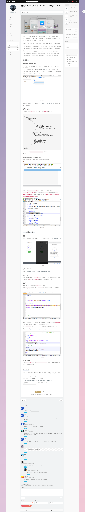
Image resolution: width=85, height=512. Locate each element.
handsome (61, 510)
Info (13, 43)
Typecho (53, 510)
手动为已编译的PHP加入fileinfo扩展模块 (76, 15)
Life (13, 49)
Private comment (57, 497)
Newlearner (33, 103)
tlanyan (25, 407)
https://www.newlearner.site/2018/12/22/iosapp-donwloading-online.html (38, 380)
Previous (23, 400)
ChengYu (26, 430)
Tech (13, 47)
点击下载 (45, 69)
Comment (23, 487)
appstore (73, 45)
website (70, 43)
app (73, 43)
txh (24, 445)
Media (13, 45)
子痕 (25, 454)
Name (22, 500)
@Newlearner (29, 472)
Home (24, 12)
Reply (25, 412)
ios (75, 43)
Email (36, 500)
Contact (44, 510)
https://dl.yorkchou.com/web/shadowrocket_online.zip (39, 271)
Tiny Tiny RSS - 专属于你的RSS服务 (75, 22)
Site (50, 500)
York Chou (23, 510)
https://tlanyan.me (35, 410)
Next (61, 400)
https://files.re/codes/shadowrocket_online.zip (38, 269)
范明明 (25, 476)
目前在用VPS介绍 (72, 7)
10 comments (44, 8)
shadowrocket (68, 45)
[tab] (67, 5)
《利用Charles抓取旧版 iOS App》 (47, 103)
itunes (67, 43)
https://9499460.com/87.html (51, 240)
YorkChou (24, 8)
